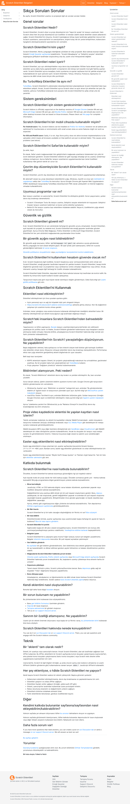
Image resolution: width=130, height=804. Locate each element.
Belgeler (99, 3)
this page (86, 114)
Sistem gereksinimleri (117, 34)
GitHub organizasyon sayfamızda (40, 506)
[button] (19, 12)
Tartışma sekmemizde (35, 608)
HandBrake (75, 429)
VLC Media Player (75, 423)
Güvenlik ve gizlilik (116, 71)
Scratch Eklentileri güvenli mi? (117, 75)
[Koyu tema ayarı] (127, 2)
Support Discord (86, 784)
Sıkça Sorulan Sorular (10, 21)
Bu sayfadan (32, 546)
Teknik (112, 169)
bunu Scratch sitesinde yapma (72, 580)
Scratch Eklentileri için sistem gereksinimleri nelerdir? (119, 39)
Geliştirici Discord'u (87, 786)
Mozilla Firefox (60, 112)
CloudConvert (89, 429)
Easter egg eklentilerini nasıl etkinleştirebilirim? (119, 131)
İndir (83, 3)
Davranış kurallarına (30, 748)
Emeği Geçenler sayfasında (39, 54)
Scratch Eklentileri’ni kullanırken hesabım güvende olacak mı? (118, 86)
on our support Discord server (42, 732)
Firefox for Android (77, 127)
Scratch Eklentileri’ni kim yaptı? (120, 20)
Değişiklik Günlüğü (59, 786)
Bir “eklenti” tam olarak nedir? (119, 174)
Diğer (111, 185)
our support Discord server (45, 611)
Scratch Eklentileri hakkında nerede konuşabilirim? (117, 165)
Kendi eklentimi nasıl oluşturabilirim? (118, 146)
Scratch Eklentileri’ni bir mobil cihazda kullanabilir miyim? (120, 46)
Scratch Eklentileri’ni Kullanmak (116, 92)
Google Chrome (81, 109)
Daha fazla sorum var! (119, 201)
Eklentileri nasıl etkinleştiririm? (116, 97)
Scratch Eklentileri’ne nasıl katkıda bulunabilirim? (118, 140)
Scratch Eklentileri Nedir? (120, 16)
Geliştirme (6, 15)
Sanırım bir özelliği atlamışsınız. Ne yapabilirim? (118, 157)
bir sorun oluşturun (50, 248)
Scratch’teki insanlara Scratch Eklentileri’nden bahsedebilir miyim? (119, 103)
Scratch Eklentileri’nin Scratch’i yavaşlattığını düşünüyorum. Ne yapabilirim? (119, 112)
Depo (109, 779)
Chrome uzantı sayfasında (37, 557)
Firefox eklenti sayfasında (58, 557)
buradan (50, 590)
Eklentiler (90, 3)
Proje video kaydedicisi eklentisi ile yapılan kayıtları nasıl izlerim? (119, 125)
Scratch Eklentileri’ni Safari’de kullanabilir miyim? (118, 54)
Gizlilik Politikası (113, 784)
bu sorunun (64, 713)
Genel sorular (114, 13)
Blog (106, 3)
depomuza (86, 568)
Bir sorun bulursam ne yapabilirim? (119, 151)
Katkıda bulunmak (116, 135)
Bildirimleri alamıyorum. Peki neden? (119, 119)
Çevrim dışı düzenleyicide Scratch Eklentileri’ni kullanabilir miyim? (120, 61)
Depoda (30, 606)
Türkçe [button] (121, 3)
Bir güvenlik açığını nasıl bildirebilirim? (119, 80)
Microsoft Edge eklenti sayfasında (86, 557)
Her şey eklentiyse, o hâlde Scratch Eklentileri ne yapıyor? (119, 180)
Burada (53, 327)
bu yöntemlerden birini (89, 621)
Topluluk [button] (113, 3)
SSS (53, 779)
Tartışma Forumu (86, 779)
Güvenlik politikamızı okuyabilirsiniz (37, 252)
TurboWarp (27, 86)
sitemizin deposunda (42, 539)
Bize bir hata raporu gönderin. (47, 521)
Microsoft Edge (29, 112)
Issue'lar (83, 782)
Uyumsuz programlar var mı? (120, 67)
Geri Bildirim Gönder (60, 782)
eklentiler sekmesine (34, 457)
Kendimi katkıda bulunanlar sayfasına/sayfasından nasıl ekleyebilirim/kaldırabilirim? (119, 193)
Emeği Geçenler (58, 784)
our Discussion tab (43, 633)
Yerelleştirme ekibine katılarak (76, 530)
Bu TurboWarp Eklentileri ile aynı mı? (120, 30)
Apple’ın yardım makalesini (93, 398)
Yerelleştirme (7, 18)
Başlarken (6, 13)
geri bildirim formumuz (40, 603)
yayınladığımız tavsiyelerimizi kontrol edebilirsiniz (74, 252)
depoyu (99, 493)
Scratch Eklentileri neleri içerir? (119, 25)
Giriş (3, 10)
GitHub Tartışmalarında (84, 748)
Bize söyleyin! (91, 512)
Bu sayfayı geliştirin (30, 738)
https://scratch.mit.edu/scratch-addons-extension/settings (49, 305)
